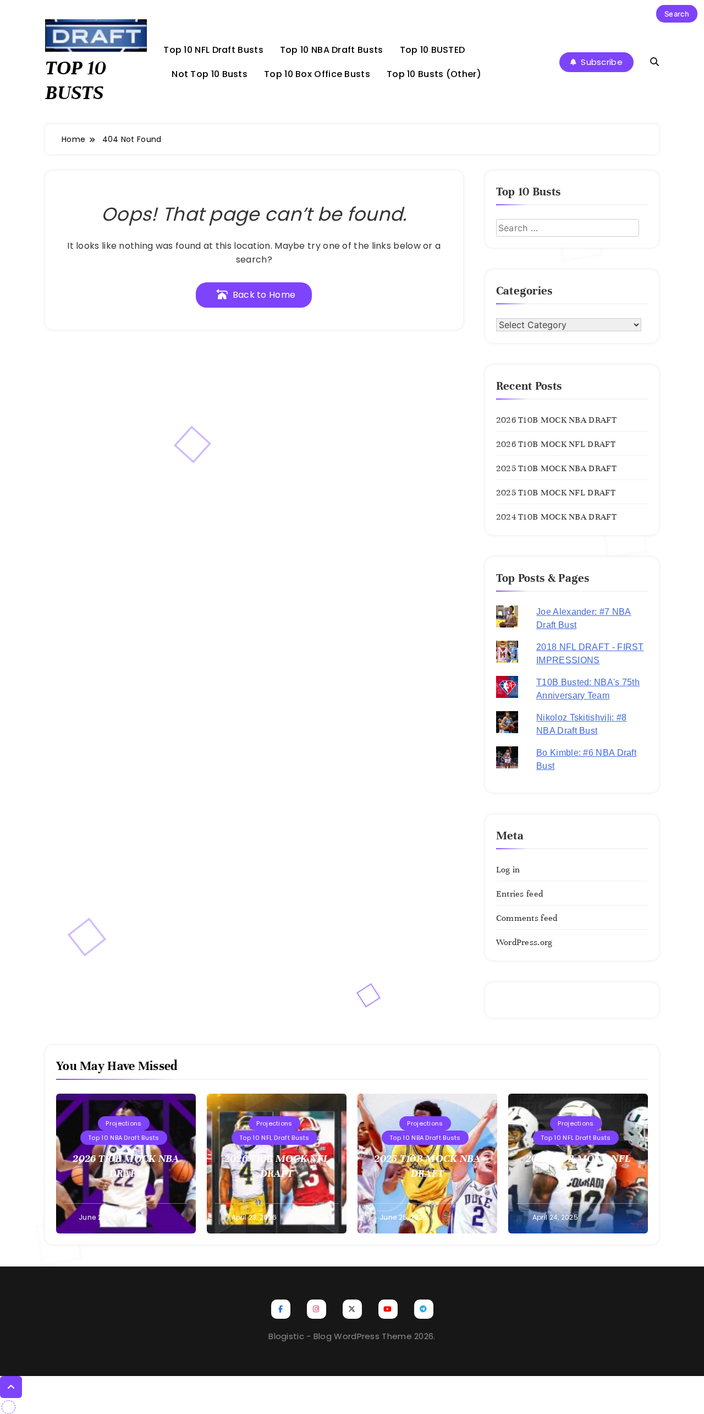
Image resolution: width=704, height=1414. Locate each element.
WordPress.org (524, 942)
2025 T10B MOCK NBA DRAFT (556, 468)
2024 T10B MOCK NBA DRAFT (556, 516)
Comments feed (527, 918)
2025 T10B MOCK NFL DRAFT (555, 492)
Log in (508, 869)
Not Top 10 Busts (210, 74)
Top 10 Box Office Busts (317, 74)
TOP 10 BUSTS (75, 80)
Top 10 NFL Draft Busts (213, 49)
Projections (123, 1123)
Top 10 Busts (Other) (434, 74)
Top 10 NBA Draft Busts (331, 49)
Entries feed (519, 893)
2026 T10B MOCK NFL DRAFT (555, 444)
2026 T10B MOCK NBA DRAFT (556, 419)
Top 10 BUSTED (432, 49)
